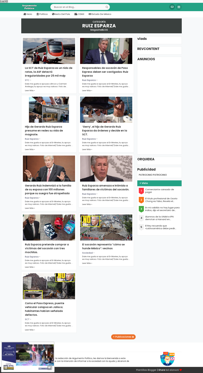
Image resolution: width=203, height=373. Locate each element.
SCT (27, 319)
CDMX (80, 14)
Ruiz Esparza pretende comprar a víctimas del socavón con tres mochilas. (47, 248)
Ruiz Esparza (89, 80)
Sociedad (87, 252)
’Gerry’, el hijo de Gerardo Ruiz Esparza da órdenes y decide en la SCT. (104, 130)
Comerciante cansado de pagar (159, 190)
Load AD (4, 1)
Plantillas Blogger (146, 370)
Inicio (29, 14)
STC (27, 80)
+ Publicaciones (122, 336)
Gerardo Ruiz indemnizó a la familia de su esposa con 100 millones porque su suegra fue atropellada (48, 189)
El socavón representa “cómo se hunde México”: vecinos (103, 246)
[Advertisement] (161, 107)
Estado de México (101, 14)
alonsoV (174, 370)
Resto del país (62, 14)
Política (43, 14)
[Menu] (179, 7)
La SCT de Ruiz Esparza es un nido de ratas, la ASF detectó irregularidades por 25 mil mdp (48, 71)
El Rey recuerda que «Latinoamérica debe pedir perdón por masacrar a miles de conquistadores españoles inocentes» (161, 227)
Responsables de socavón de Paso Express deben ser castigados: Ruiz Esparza (105, 71)
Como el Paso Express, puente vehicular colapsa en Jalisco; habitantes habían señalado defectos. (44, 309)
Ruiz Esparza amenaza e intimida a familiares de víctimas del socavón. (105, 187)
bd (167, 370)
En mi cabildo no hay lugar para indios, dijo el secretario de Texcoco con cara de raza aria (162, 209)
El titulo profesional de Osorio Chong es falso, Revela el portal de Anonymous (161, 200)
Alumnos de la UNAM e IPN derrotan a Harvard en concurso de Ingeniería (159, 218)
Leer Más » (30, 90)
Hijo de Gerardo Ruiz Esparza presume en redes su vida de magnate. (44, 130)
